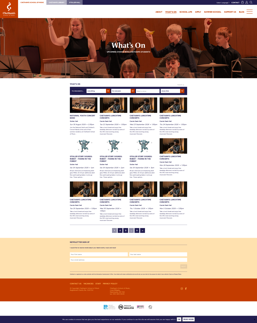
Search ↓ (180, 85)
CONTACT (235, 3)
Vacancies (88, 283)
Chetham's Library (56, 2)
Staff (98, 283)
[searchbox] (148, 91)
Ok (179, 319)
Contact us (75, 283)
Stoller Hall (74, 2)
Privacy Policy (177, 274)
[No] (254, 319)
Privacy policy (110, 283)
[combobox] (148, 91)
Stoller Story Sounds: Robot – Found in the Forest (81, 158)
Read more (188, 319)
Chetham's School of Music (9, 9)
